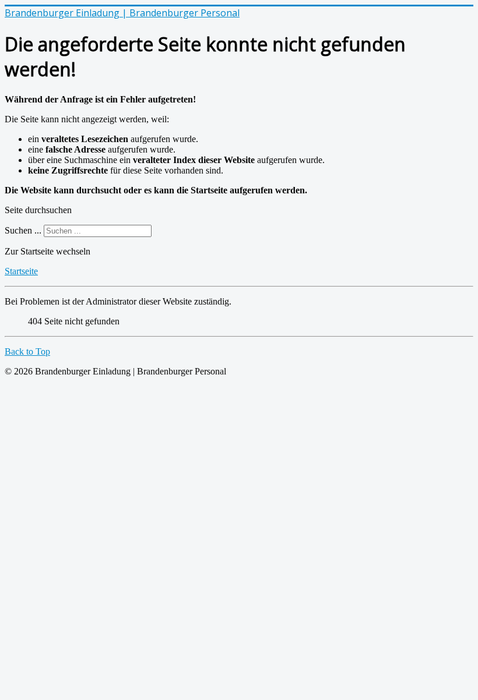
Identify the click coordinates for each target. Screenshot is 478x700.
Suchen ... (23, 230)
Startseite (21, 271)
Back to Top (27, 351)
